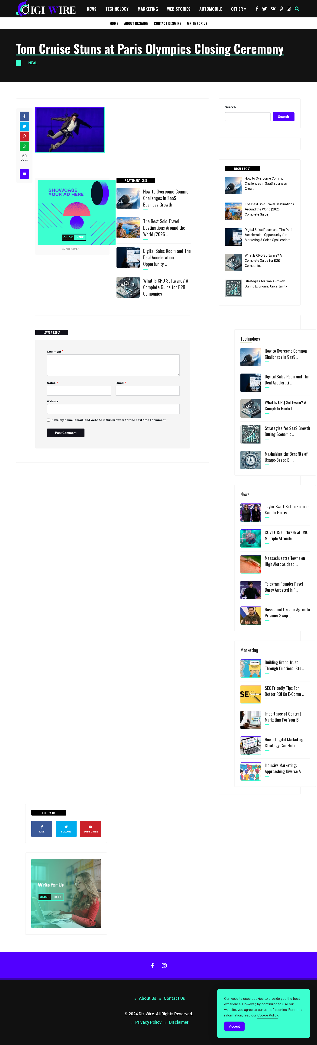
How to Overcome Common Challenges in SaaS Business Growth (167, 198)
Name (52, 383)
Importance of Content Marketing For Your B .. (283, 716)
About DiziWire (136, 23)
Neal (32, 63)
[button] (297, 9)
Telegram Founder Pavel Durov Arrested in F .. (284, 586)
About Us (147, 998)
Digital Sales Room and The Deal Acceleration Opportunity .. (167, 257)
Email (121, 383)
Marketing (148, 9)
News (91, 9)
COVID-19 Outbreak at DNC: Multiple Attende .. (287, 535)
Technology (117, 9)
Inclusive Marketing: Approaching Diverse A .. (284, 768)
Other (237, 9)
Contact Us (174, 998)
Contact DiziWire (167, 23)
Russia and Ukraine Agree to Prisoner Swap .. (287, 612)
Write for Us (197, 23)
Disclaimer (179, 1022)
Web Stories (178, 9)
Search (230, 107)
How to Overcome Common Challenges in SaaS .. (286, 353)
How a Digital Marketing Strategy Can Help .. (284, 742)
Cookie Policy (267, 1015)
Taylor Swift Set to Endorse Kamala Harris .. (287, 509)
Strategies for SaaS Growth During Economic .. (287, 431)
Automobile (210, 9)
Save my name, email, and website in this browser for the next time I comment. (109, 420)
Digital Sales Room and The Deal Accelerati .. (287, 379)
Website (52, 401)
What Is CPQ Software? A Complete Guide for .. (285, 405)
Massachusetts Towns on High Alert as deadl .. (285, 561)
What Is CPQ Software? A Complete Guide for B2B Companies (165, 287)
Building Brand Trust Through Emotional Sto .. (284, 665)
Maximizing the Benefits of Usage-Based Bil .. (286, 456)
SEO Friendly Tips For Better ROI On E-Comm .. (284, 690)
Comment (55, 351)
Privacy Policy (148, 1022)
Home (114, 23)
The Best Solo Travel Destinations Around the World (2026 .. (164, 228)
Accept (234, 1026)
